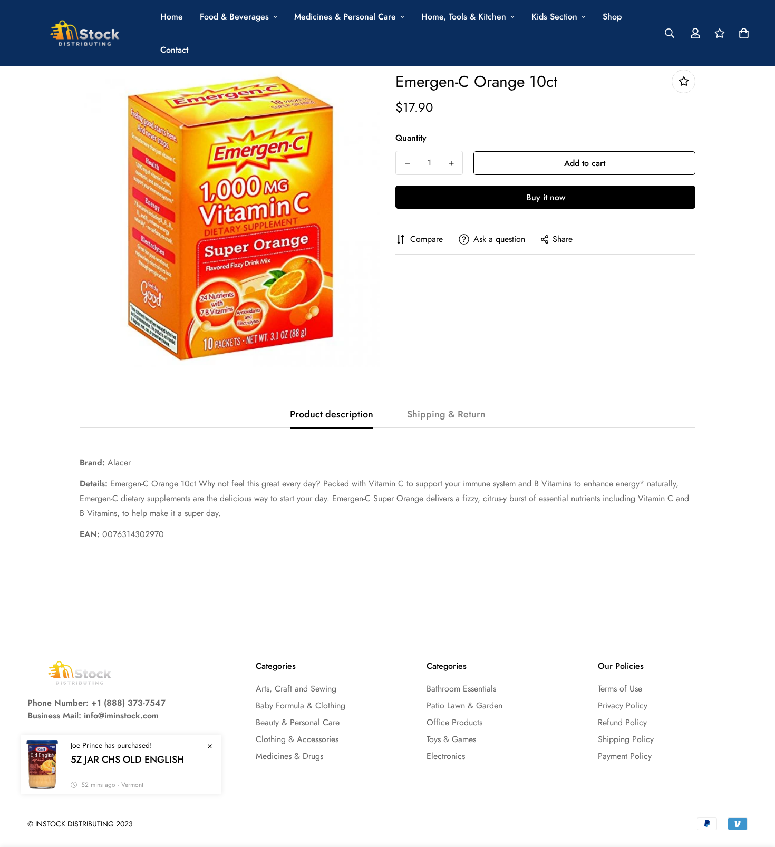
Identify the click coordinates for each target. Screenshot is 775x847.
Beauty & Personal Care (298, 722)
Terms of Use (620, 689)
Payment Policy (625, 756)
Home (171, 17)
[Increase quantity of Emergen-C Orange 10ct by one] (451, 163)
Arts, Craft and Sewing (296, 689)
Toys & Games (451, 739)
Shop (612, 17)
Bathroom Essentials (461, 689)
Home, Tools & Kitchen (463, 17)
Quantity (411, 138)
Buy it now (545, 197)
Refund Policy (622, 722)
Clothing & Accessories (297, 739)
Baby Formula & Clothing (300, 705)
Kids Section (554, 17)
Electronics (446, 756)
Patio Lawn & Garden (464, 705)
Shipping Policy (626, 739)
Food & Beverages (234, 17)
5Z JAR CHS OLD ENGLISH (127, 759)
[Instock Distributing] (85, 33)
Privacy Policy (622, 705)
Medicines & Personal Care (345, 17)
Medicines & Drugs (289, 756)
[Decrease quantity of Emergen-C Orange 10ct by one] (407, 163)
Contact (174, 50)
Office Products (454, 722)
